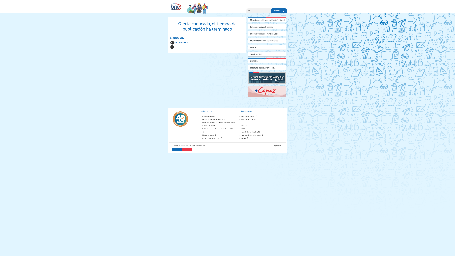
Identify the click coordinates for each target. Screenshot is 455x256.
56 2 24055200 (181, 42)
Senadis (244, 138)
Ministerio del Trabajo (249, 116)
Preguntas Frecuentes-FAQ (212, 138)
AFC (243, 129)
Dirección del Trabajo (248, 119)
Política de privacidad (209, 116)
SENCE (244, 126)
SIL (243, 122)
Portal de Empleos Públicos (250, 132)
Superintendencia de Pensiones (252, 135)
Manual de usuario (209, 135)
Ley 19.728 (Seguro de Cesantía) (213, 119)
